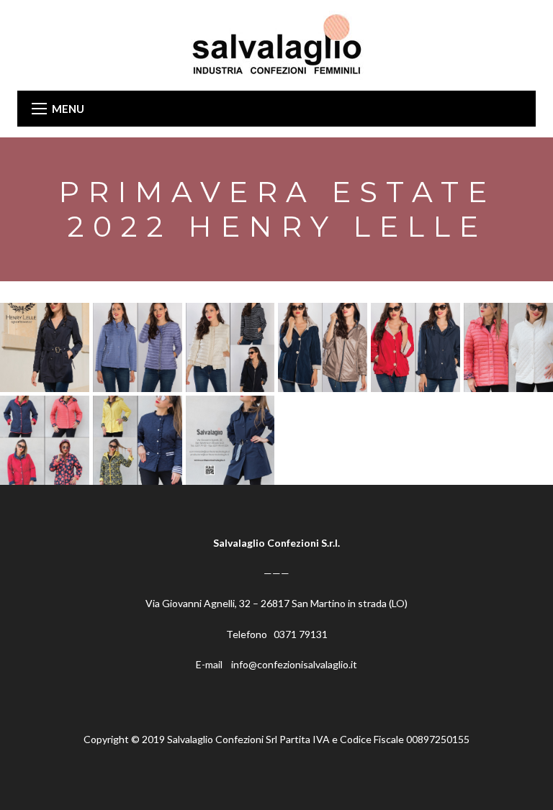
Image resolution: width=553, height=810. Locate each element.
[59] (44, 347)
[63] (415, 347)
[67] (230, 440)
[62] (322, 347)
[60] (137, 347)
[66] (137, 440)
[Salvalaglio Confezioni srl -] (276, 44)
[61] (230, 347)
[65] (44, 440)
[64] (508, 347)
